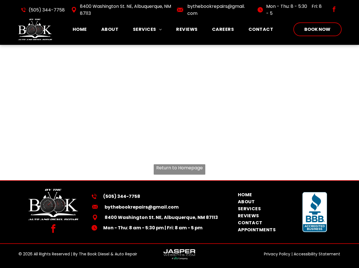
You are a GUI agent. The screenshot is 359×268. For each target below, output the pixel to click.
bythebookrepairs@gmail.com (142, 207)
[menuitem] (80, 29)
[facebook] (334, 10)
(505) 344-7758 (47, 10)
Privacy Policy (277, 254)
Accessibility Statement (317, 254)
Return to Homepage (179, 168)
